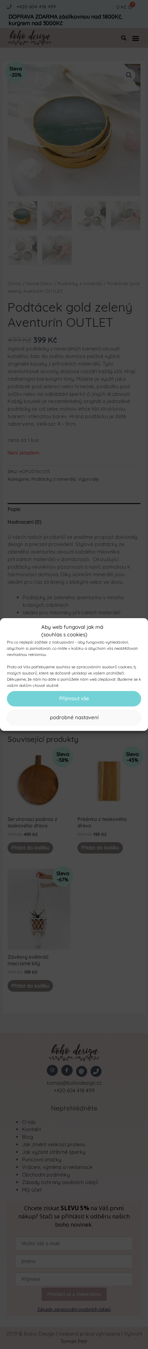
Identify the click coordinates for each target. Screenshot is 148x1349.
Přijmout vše (74, 698)
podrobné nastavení (74, 717)
